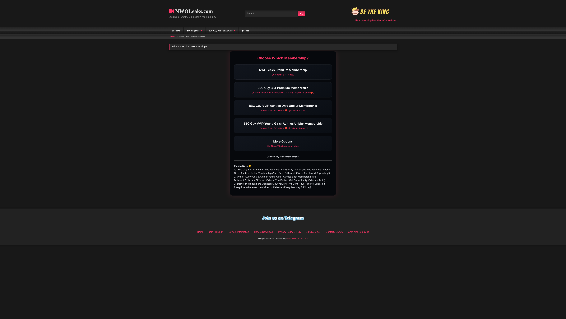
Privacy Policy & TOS (289, 232)
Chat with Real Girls (358, 232)
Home (177, 31)
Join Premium (216, 232)
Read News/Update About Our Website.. (376, 20)
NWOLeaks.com (193, 11)
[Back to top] (557, 310)
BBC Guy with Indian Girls (221, 31)
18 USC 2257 (313, 232)
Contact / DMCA (334, 232)
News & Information (238, 232)
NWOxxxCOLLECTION (297, 238)
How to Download (263, 232)
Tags (247, 31)
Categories (194, 31)
